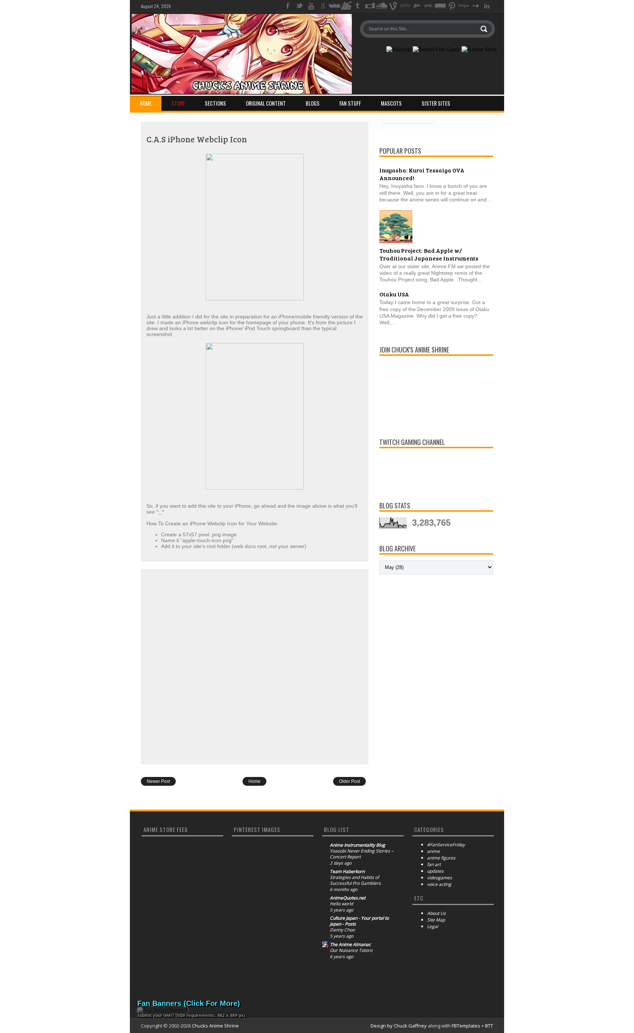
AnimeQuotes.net (347, 898)
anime (433, 851)
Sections (215, 103)
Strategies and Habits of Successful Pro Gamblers (355, 880)
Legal (432, 926)
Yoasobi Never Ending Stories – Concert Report (361, 854)
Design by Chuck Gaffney (399, 1025)
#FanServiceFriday (446, 845)
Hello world (341, 904)
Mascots (391, 103)
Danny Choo (342, 930)
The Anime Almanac (350, 945)
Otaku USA (394, 294)
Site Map (436, 920)
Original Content (266, 103)
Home (146, 103)
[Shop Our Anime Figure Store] (479, 49)
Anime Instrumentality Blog (357, 845)
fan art (434, 864)
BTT (489, 1025)
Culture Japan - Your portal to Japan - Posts (359, 921)
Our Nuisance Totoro (351, 950)
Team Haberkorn (347, 872)
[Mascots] (398, 49)
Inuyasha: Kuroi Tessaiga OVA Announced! (421, 174)
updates (435, 871)
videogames (439, 878)
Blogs (313, 103)
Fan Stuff (350, 103)
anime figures (441, 858)
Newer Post (158, 781)
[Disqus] (254, 666)
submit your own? (155, 1015)
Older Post (349, 781)
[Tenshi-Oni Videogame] (436, 49)
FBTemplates (466, 1025)
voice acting (439, 884)
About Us (436, 913)
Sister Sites (436, 103)
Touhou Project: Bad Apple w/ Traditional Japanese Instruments (428, 254)
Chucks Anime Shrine (215, 1025)
